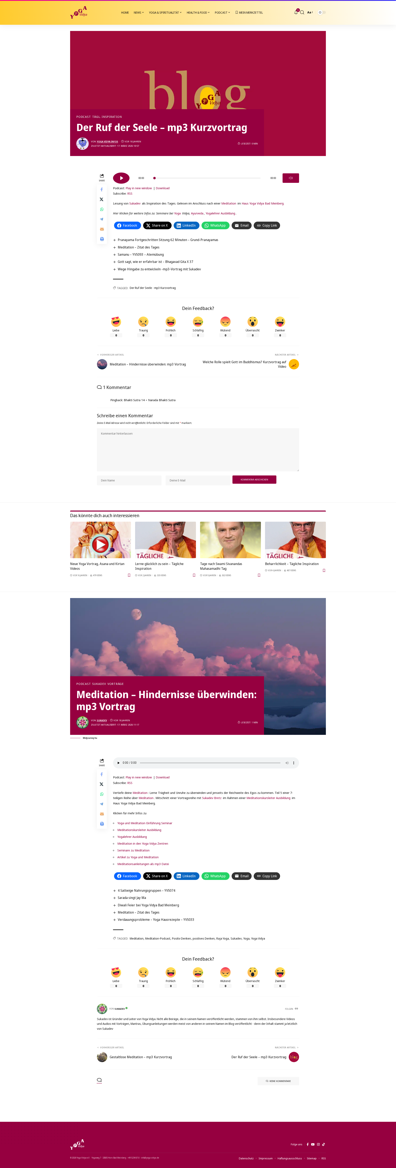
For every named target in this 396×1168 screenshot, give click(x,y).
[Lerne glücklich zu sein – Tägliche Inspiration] (165, 540)
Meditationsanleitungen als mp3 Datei (143, 864)
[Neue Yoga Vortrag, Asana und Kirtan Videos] (100, 540)
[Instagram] (318, 1144)
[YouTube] (313, 1144)
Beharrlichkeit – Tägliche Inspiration (292, 564)
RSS (129, 193)
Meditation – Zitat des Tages (138, 247)
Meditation (228, 203)
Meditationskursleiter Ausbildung (268, 798)
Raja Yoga (222, 938)
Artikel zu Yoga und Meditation (138, 857)
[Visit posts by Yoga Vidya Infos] (82, 143)
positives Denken (204, 938)
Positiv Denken (181, 938)
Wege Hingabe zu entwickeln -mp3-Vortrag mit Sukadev (159, 269)
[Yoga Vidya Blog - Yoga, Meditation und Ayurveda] (78, 12)
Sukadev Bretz (212, 798)
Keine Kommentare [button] (280, 1081)
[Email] (102, 229)
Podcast (83, 116)
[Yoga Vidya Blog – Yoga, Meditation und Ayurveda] (77, 1144)
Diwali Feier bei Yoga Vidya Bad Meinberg (148, 905)
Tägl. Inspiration (107, 116)
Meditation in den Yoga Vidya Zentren (142, 843)
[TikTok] (323, 1144)
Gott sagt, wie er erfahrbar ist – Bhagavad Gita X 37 (155, 261)
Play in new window (139, 188)
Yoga (177, 213)
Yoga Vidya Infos (107, 141)
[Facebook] (308, 1144)
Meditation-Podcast (157, 938)
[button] (302, 12)
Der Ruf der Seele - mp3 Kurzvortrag (153, 288)
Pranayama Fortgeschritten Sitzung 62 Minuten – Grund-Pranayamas (168, 240)
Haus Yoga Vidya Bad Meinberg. (263, 203)
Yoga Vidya (258, 938)
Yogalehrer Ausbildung (220, 213)
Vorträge (115, 683)
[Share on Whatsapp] (102, 209)
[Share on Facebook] (102, 189)
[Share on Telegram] (102, 219)
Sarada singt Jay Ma (132, 897)
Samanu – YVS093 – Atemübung (141, 254)
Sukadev (134, 203)
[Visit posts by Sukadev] (82, 722)
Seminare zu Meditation (133, 850)
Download (163, 188)
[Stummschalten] (291, 178)
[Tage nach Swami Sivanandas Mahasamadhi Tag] (230, 540)
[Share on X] (102, 199)
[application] (206, 177)
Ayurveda (197, 213)
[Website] (297, 1009)
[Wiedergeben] (121, 178)
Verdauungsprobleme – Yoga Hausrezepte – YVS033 (156, 919)
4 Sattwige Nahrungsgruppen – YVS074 (146, 890)
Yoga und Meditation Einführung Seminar (144, 823)
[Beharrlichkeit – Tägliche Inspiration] (295, 540)
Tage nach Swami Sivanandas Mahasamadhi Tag (221, 566)
